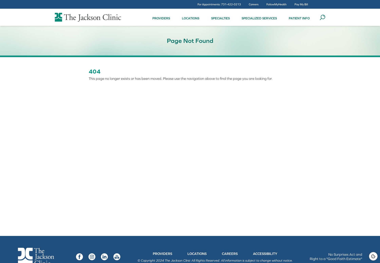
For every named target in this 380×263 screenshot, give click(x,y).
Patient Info (299, 18)
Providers (161, 18)
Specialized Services (259, 18)
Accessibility (265, 254)
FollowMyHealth (276, 4)
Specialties (220, 18)
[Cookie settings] (373, 256)
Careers (253, 4)
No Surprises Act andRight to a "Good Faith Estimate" (336, 256)
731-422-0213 (231, 4)
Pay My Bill (301, 4)
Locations (190, 18)
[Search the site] (322, 17)
